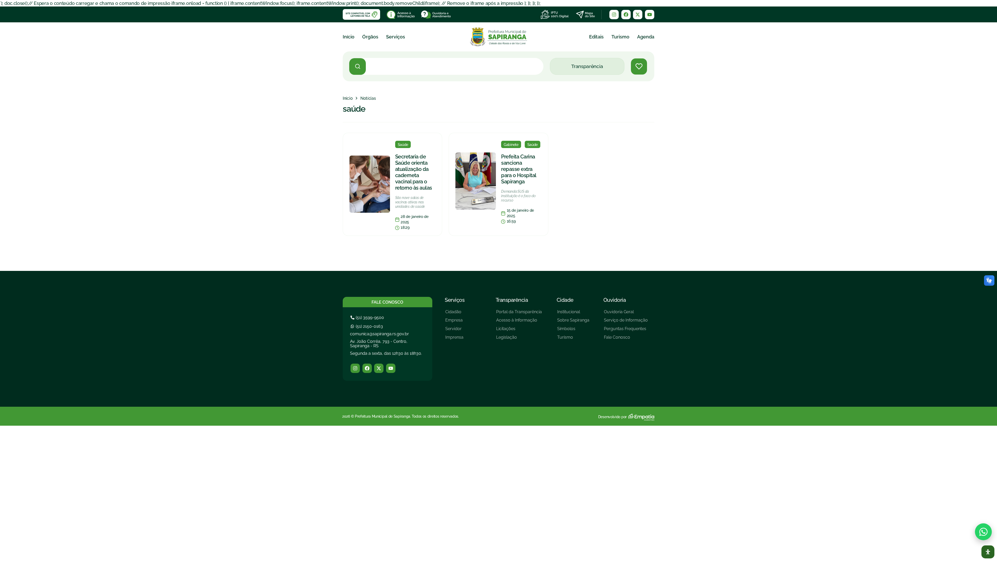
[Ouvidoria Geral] (626, 314)
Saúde (403, 145)
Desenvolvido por (612, 417)
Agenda (645, 36)
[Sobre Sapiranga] (573, 322)
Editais (596, 36)
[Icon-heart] (639, 66)
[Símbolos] (573, 330)
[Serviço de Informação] (626, 322)
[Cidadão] (454, 314)
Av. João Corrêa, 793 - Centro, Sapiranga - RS (378, 344)
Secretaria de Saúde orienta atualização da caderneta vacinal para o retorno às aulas (413, 172)
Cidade (565, 300)
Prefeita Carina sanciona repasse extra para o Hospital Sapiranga (518, 169)
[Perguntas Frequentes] (626, 330)
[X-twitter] (637, 14)
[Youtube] (649, 14)
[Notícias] (368, 98)
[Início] (347, 98)
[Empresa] (454, 322)
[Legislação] (519, 339)
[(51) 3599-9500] (368, 317)
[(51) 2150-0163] (367, 326)
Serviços (395, 36)
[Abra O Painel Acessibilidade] (987, 551)
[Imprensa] (454, 339)
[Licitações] (519, 330)
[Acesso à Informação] (519, 322)
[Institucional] (573, 314)
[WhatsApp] (983, 531)
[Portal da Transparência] (519, 314)
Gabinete (511, 145)
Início (348, 36)
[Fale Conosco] (626, 339)
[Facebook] (626, 14)
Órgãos (370, 36)
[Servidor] (454, 330)
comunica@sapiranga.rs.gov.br (379, 333)
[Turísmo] (573, 339)
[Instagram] (614, 14)
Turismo (620, 36)
